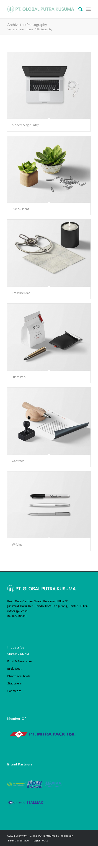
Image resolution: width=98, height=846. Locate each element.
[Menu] (88, 9)
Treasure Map (21, 293)
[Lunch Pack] (48, 337)
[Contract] (48, 421)
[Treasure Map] (48, 253)
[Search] (78, 9)
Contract (18, 461)
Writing (17, 544)
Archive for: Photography (27, 24)
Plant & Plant (20, 209)
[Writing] (48, 505)
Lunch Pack (19, 377)
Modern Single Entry (25, 125)
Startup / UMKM (18, 654)
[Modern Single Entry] (48, 85)
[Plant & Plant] (48, 169)
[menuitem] (78, 9)
